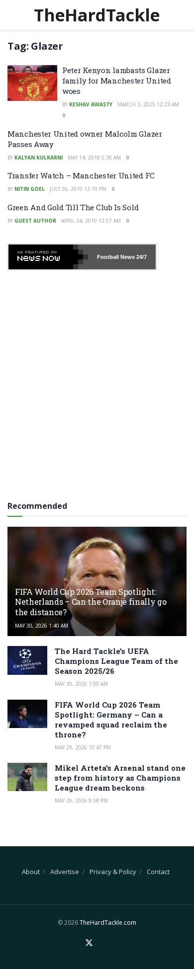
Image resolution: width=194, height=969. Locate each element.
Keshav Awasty (90, 104)
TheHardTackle (97, 14)
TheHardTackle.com (108, 922)
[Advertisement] (97, 382)
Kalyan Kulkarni (38, 157)
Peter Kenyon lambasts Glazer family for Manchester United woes (116, 80)
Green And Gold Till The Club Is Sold (72, 207)
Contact (158, 871)
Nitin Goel (29, 188)
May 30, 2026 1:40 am (41, 625)
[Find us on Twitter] (89, 943)
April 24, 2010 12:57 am (91, 220)
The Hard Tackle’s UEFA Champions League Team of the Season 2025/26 (116, 661)
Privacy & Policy (113, 871)
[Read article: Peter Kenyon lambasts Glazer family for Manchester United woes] (32, 83)
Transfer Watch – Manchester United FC (81, 175)
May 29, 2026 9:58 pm (81, 800)
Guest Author (35, 220)
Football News (116, 257)
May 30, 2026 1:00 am (81, 683)
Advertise (64, 871)
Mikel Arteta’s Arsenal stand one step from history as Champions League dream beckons (120, 778)
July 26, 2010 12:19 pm (78, 188)
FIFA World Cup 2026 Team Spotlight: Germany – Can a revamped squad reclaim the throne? (111, 719)
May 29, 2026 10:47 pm (83, 747)
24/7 (141, 257)
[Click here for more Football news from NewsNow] (48, 256)
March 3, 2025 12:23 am (148, 104)
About (31, 871)
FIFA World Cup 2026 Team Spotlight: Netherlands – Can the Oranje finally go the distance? (91, 602)
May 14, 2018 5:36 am (94, 157)
